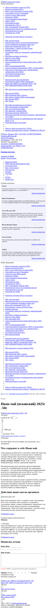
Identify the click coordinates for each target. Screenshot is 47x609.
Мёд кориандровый (12, 76)
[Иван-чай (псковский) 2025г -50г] (14, 413)
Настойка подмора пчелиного (16, 56)
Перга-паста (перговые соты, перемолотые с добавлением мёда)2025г (21, 71)
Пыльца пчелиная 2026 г (14, 9)
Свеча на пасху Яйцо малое (15, 15)
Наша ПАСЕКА (11, 162)
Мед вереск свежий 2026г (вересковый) (20, 97)
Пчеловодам (9, 170)
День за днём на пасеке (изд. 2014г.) (18, 128)
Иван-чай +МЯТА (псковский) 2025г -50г (20, 83)
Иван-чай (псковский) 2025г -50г (17, 46)
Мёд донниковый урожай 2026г (17, 27)
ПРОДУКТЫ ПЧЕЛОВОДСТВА (17, 164)
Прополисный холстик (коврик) (17, 80)
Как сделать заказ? (12, 168)
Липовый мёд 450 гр (13, 25)
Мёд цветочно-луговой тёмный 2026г (19, 89)
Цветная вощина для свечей (15, 122)
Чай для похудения (12, 41)
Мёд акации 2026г (12, 99)
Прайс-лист (9, 179)
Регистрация (11, 158)
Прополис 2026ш (11, 17)
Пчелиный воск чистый (14, 31)
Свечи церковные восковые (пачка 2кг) (20, 44)
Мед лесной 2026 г (12, 93)
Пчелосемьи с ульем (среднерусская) (18, 48)
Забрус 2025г (10, 21)
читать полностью (38, 193)
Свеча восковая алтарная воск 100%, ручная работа (24, 68)
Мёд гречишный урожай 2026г (16, 107)
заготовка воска (11, 166)
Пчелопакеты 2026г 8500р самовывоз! (19, 82)
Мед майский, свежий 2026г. (16, 111)
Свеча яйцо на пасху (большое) (16, 13)
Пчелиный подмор (12, 23)
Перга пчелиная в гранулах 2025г (17, 7)
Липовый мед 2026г (12, 33)
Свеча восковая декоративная (16, 19)
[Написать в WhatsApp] (5, 140)
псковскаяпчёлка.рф (18, 603)
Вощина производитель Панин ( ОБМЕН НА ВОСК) (25, 130)
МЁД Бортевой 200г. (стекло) (16, 95)
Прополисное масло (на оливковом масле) (21, 29)
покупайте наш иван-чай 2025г (19, 394)
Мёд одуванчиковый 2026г (15, 66)
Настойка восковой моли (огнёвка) (18, 105)
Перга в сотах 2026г (12, 58)
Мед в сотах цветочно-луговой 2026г (19, 11)
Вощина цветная (11, 50)
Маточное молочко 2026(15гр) (16, 113)
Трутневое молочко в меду (15, 74)
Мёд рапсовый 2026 (12, 60)
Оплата (8, 177)
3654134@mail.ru (7, 138)
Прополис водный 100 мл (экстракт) (18, 37)
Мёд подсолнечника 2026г (15, 109)
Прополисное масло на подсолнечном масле (21, 42)
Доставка (8, 174)
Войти (3, 158)
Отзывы (8, 172)
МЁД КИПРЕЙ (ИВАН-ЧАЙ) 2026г (18, 85)
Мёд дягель (9, 101)
